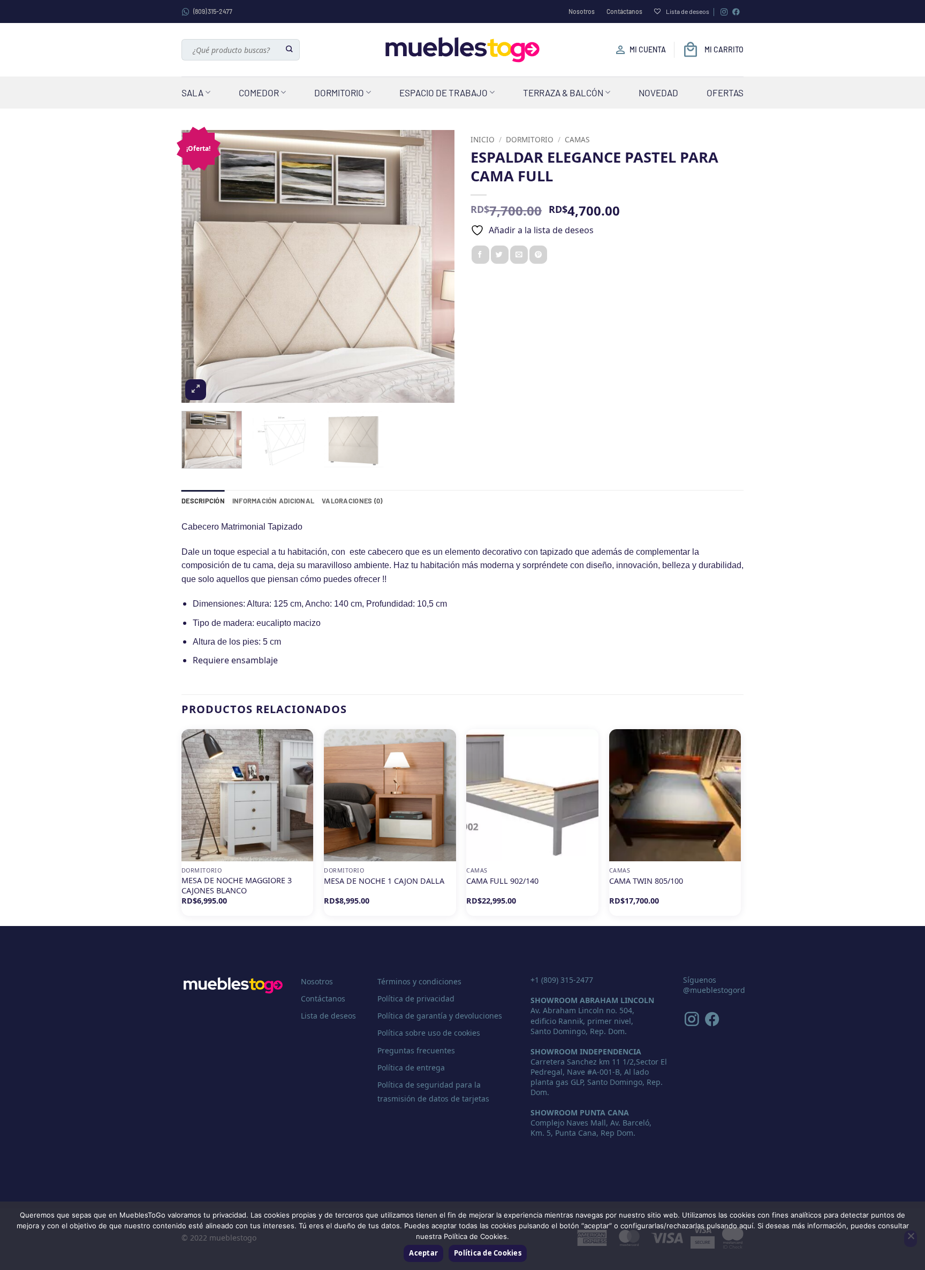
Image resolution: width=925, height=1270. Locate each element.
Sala (192, 92)
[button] (195, 389)
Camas (577, 139)
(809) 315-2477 (212, 11)
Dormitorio (339, 92)
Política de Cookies (487, 1253)
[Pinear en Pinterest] (538, 255)
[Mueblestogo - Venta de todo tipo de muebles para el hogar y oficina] (462, 49)
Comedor (259, 92)
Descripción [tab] (203, 500)
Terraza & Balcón (563, 92)
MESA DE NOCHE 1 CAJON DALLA (384, 881)
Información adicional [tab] (273, 500)
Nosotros (581, 11)
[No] (910, 1239)
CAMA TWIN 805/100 (646, 881)
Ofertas (725, 92)
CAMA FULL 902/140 (502, 881)
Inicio (483, 139)
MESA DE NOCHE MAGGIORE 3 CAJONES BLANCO (236, 886)
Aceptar (423, 1253)
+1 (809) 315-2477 (561, 980)
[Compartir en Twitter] (500, 255)
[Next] (435, 266)
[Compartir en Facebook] (480, 255)
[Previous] (200, 266)
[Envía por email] (519, 255)
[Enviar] (290, 50)
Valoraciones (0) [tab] (352, 500)
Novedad (658, 92)
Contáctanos (624, 11)
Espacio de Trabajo (443, 92)
